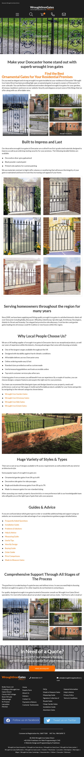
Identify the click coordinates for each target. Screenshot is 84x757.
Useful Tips (9, 540)
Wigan (17, 752)
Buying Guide (10, 548)
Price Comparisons (12, 556)
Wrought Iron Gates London (68, 747)
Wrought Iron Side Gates (15, 402)
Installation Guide (12, 525)
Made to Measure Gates (14, 560)
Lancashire (60, 750)
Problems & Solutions (13, 528)
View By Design (11, 544)
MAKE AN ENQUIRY (42, 668)
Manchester (51, 750)
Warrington (76, 750)
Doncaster (60, 752)
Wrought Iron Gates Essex (51, 747)
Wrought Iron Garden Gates (16, 394)
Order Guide (10, 552)
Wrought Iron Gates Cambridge (30, 752)
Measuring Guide (12, 536)
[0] (42, 14)
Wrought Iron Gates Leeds (32, 750)
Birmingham (68, 750)
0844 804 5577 (36, 678)
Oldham (53, 752)
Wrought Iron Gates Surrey (35, 747)
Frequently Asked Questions (16, 521)
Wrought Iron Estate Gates (16, 406)
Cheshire (44, 750)
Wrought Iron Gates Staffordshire (14, 750)
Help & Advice (10, 532)
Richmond (67, 752)
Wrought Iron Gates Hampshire (17, 747)
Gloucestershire (44, 752)
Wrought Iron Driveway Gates (17, 398)
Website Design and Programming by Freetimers (43, 743)
